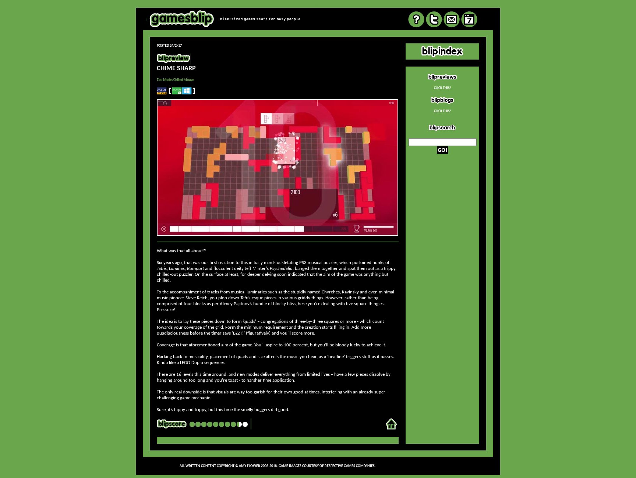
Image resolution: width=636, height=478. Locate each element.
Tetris (162, 268)
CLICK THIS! (442, 88)
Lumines (177, 268)
